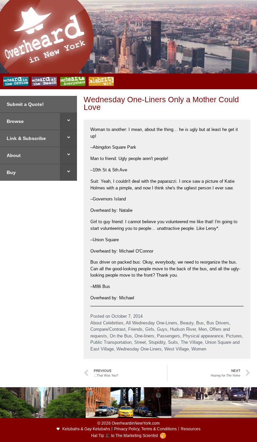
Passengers (168, 335)
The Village (191, 342)
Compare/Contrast (107, 329)
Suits (173, 342)
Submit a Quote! (25, 104)
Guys (162, 329)
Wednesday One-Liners (139, 348)
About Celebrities (106, 322)
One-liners (144, 335)
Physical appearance (203, 335)
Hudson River (183, 329)
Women (198, 348)
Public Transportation (111, 342)
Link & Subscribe (26, 138)
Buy (11, 172)
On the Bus (121, 335)
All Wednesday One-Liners (151, 322)
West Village (176, 348)
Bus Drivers (217, 322)
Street (140, 342)
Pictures (234, 335)
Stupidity (157, 342)
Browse (15, 121)
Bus (200, 322)
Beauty (186, 322)
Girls (149, 329)
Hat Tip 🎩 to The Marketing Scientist (124, 435)
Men (202, 329)
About (14, 155)
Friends (135, 329)
